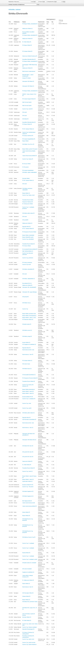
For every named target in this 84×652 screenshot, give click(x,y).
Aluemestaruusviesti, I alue (28, 422)
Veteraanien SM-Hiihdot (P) (28, 81)
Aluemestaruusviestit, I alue (28, 349)
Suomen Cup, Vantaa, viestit (28, 195)
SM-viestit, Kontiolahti (27, 568)
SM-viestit (24, 112)
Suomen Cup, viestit (26, 403)
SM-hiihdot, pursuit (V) (27, 330)
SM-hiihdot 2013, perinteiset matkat (29, 601)
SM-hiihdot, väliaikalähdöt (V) (28, 278)
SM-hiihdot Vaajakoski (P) (27, 491)
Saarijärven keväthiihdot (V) (28, 572)
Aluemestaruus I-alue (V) (27, 586)
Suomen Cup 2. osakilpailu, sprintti (29, 559)
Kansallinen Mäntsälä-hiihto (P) (29, 59)
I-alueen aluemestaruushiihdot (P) (29, 506)
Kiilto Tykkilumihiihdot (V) (27, 251)
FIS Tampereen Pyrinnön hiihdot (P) (30, 378)
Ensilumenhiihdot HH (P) (27, 396)
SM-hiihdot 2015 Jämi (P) (27, 445)
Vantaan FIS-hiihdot (26, 78)
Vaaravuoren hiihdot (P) (27, 461)
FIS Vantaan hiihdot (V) (27, 360)
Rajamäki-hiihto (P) (26, 226)
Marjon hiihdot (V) (26, 193)
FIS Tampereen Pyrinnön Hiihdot (29, 231)
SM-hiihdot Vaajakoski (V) (27, 496)
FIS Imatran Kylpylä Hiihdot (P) (29, 98)
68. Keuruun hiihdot (26, 163)
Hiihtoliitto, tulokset (14, 9)
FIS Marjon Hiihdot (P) (27, 45)
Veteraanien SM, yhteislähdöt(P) (29, 287)
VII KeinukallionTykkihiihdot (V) (29, 374)
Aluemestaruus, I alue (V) (27, 427)
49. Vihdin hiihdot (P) (26, 620)
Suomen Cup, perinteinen (27, 257)
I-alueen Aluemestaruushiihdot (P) (29, 155)
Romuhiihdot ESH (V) (27, 283)
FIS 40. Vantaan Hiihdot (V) (28, 128)
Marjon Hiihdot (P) (26, 515)
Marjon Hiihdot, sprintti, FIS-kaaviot (29, 149)
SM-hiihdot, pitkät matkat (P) (28, 213)
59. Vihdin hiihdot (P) (26, 41)
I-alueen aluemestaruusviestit (28, 502)
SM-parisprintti (25, 296)
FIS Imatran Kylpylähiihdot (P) (28, 138)
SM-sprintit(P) (25, 219)
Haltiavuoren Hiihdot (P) (27, 38)
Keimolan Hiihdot (26, 178)
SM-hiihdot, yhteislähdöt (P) (28, 269)
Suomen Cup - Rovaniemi (27, 486)
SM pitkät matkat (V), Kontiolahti (29, 562)
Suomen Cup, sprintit (26, 408)
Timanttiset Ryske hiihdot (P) (28, 243)
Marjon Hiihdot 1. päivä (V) (28, 393)
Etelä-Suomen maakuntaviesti (28, 71)
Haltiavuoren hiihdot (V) (27, 223)
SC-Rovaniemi (25, 167)
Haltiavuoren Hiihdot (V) (27, 28)
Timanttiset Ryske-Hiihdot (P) (28, 381)
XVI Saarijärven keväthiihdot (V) (29, 344)
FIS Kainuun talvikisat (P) (27, 135)
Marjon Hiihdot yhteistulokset (28, 389)
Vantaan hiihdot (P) (26, 596)
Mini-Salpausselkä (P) (27, 500)
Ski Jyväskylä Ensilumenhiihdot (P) (29, 249)
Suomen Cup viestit (26, 264)
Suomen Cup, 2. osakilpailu (28, 556)
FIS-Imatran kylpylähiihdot (27, 170)
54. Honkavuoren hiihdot (27, 203)
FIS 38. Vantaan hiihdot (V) (28, 180)
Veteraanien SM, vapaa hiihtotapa (29, 292)
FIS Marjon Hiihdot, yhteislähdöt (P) (29, 23)
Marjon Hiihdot (25, 140)
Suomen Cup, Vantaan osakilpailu (29, 627)
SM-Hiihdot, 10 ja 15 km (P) (28, 144)
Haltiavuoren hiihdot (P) (27, 285)
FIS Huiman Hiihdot (26, 245)
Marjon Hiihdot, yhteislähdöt (28, 235)
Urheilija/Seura (21, 4)
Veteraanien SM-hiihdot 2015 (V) (29, 439)
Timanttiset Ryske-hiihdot (27, 199)
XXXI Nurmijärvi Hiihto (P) (27, 593)
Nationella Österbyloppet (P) (28, 629)
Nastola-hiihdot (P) (26, 552)
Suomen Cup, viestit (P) (27, 108)
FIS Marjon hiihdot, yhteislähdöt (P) (29, 35)
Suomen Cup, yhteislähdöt (28, 239)
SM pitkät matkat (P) (26, 324)
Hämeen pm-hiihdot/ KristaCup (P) (29, 56)
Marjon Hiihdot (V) (26, 599)
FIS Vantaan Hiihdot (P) (27, 51)
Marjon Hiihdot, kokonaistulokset (29, 315)
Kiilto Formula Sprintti (26, 102)
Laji (32, 1)
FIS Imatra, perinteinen (27, 262)
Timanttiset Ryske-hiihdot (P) (28, 468)
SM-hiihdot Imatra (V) (27, 368)
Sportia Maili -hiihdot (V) (27, 481)
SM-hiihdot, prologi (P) (27, 336)
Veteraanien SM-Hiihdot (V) (28, 86)
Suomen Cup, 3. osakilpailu (28, 543)
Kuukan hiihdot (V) (26, 342)
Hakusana (16, 1)
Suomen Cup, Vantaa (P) (27, 159)
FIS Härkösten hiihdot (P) (27, 319)
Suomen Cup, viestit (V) (27, 471)
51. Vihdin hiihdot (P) (26, 464)
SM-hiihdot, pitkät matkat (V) (28, 412)
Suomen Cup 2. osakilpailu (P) (28, 398)
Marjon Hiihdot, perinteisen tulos (29, 313)
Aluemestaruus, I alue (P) (27, 354)
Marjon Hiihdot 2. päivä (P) (28, 391)
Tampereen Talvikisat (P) (27, 201)
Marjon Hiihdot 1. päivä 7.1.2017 (29, 317)
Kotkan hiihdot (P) (26, 512)
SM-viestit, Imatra (26, 363)
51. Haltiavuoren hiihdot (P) (28, 580)
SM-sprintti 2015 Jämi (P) (27, 451)
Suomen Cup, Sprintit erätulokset (29, 644)
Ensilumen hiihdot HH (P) (27, 484)
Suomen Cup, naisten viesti (28, 639)
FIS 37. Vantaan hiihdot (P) (28, 228)
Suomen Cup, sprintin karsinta (28, 642)
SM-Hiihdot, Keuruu (26, 302)
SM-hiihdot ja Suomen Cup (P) (28, 537)
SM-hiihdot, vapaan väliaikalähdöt (29, 172)
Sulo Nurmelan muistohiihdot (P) (29, 419)
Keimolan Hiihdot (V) (26, 617)
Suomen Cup (25, 308)
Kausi (41, 1)
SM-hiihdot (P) (25, 118)
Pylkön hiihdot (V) (26, 583)
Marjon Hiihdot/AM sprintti (27, 237)
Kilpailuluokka (51, 1)
